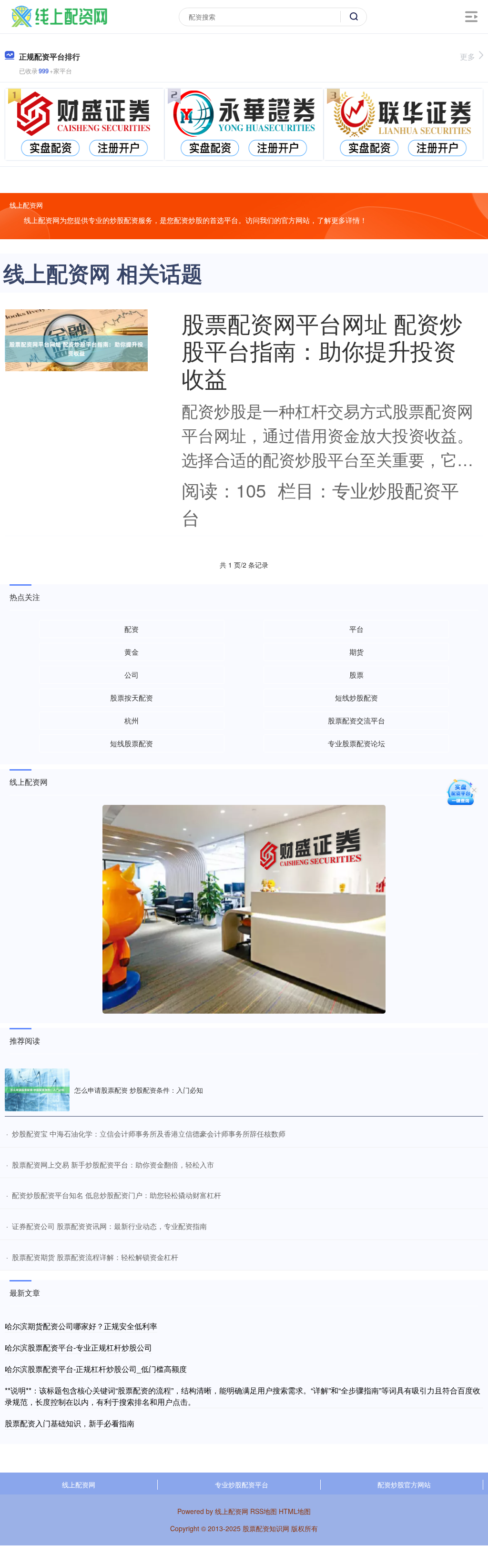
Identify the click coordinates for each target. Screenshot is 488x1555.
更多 (467, 56)
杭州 (131, 720)
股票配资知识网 (266, 1528)
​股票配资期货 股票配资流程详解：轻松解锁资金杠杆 (95, 1257)
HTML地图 (295, 1511)
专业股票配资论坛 (356, 743)
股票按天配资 (131, 697)
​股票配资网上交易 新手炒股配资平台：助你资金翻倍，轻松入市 (113, 1164)
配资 (131, 629)
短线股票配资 (131, 743)
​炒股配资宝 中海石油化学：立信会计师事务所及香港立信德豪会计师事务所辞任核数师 (148, 1133)
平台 (356, 629)
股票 (356, 675)
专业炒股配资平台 (241, 1484)
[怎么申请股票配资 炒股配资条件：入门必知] (37, 1090)
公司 (131, 675)
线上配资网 (78, 1484)
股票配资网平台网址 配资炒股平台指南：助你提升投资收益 (322, 350)
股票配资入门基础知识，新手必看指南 (69, 1423)
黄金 (131, 652)
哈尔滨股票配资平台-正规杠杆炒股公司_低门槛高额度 (96, 1368)
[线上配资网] (59, 15)
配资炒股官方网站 (404, 1484)
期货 (356, 652)
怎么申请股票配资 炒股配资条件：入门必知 (138, 1090)
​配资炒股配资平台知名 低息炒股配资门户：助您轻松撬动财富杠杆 (116, 1195)
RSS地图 (263, 1511)
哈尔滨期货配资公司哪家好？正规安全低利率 (81, 1326)
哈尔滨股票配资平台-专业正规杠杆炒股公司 (78, 1347)
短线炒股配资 (356, 697)
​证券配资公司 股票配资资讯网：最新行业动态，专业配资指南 (109, 1226)
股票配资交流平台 (356, 720)
